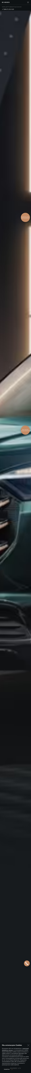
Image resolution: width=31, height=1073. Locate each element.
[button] (28, 1045)
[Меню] (28, 2)
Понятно (7, 1069)
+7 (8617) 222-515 (8, 9)
